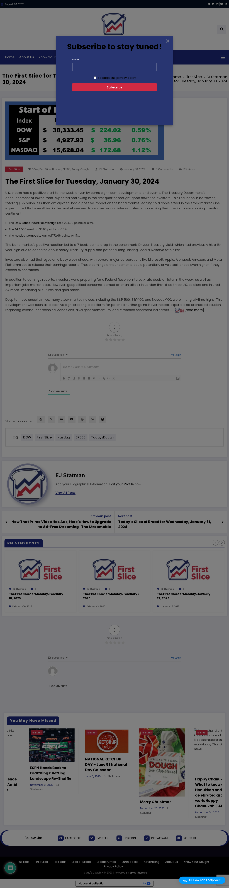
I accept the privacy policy (117, 78)
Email (75, 59)
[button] (202, 880)
